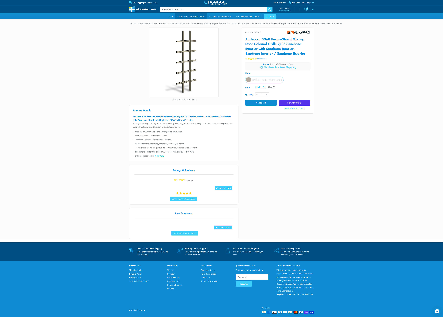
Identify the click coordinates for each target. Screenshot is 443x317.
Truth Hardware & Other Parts (246, 16)
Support (170, 288)
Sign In (170, 270)
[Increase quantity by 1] (267, 95)
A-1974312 (159, 156)
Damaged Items (207, 270)
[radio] (264, 80)
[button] (437, 311)
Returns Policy (135, 274)
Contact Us (270, 16)
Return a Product (174, 285)
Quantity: (249, 94)
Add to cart (261, 103)
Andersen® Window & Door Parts (189, 16)
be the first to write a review (184, 199)
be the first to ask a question (184, 233)
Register (171, 274)
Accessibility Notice (209, 281)
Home (171, 16)
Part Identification (208, 274)
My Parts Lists (173, 281)
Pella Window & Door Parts (219, 16)
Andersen (298, 32)
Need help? (306, 3)
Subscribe (244, 284)
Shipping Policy (135, 270)
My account (284, 11)
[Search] (269, 9)
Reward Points (173, 277)
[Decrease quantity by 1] (257, 95)
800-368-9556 (216, 1)
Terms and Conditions (138, 281)
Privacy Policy (135, 277)
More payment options (294, 108)
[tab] (223, 188)
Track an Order (280, 3)
